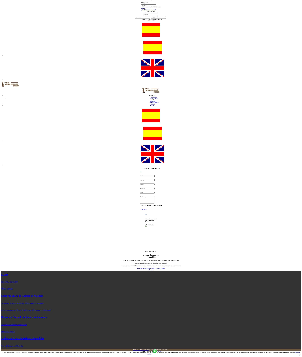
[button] (151, 37)
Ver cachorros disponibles (158, 268)
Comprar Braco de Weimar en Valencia (22, 295)
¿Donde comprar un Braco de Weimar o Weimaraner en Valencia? (26, 310)
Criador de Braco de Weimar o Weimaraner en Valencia (22, 303)
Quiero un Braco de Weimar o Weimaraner (24, 317)
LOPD (4, 274)
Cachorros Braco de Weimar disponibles (22, 338)
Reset (145, 209)
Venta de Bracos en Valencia (12, 346)
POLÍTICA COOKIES (9, 282)
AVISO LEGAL (7, 289)
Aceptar (151, 270)
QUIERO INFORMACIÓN (144, 268)
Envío (141, 209)
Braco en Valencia (8, 331)
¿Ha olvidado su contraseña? (148, 9)
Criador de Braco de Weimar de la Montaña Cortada (141, 350)
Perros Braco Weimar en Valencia (14, 325)
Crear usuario (151, 21)
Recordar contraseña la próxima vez (152, 7)
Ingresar (143, 8)
